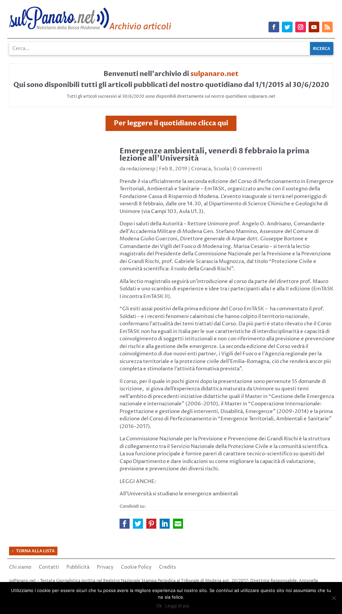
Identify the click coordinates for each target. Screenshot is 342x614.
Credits (167, 567)
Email (178, 524)
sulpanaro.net (214, 73)
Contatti (49, 567)
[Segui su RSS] (327, 27)
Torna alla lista (35, 551)
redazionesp (140, 168)
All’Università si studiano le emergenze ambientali (179, 493)
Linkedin (165, 524)
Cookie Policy (136, 567)
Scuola (221, 168)
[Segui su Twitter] (287, 27)
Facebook (125, 524)
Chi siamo (20, 567)
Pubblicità (78, 567)
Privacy (105, 567)
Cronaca (201, 168)
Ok (159, 605)
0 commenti (247, 168)
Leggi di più (177, 605)
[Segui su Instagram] (300, 27)
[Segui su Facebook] (274, 27)
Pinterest (151, 524)
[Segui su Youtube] (314, 27)
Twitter (138, 524)
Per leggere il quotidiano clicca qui (171, 123)
